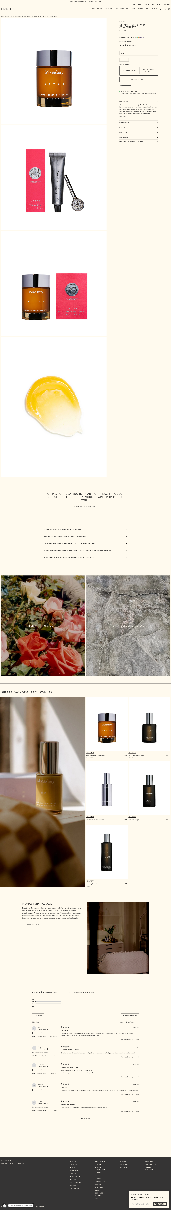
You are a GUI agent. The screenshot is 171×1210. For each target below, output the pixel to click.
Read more (122, 116)
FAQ (96, 1176)
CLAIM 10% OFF (160, 1204)
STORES (72, 1167)
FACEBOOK (123, 1167)
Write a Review (132, 1015)
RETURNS (98, 1185)
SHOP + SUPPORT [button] (100, 1161)
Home (3, 16)
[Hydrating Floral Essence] (107, 852)
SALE (96, 1198)
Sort (122, 1022)
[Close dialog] (167, 1193)
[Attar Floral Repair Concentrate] (107, 724)
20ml (122, 53)
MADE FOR (122, 127)
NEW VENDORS (74, 1189)
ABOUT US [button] (73, 1161)
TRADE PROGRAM (75, 1183)
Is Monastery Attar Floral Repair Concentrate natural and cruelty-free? (69, 557)
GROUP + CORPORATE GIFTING (99, 1193)
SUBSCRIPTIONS (100, 1182)
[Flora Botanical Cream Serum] (107, 788)
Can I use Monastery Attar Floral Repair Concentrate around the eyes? (69, 543)
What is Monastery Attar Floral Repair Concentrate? (62, 530)
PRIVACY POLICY (150, 1164)
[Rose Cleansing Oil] (149, 788)
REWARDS (98, 1173)
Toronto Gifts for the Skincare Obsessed (20, 16)
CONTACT (98, 1164)
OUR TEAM (73, 1174)
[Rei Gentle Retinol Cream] (149, 724)
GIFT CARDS (99, 1188)
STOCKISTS (73, 1186)
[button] (99, 9)
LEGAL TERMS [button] (149, 1161)
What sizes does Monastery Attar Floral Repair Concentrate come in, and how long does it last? (78, 550)
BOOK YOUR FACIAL (33, 925)
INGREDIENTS (123, 137)
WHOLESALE (74, 1180)
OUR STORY (73, 1164)
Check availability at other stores (146, 93)
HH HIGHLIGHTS (124, 123)
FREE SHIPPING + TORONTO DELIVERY (131, 142)
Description (123, 101)
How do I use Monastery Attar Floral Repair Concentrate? (65, 537)
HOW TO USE (123, 132)
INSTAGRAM (124, 1164)
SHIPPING (98, 1179)
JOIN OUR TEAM (75, 1177)
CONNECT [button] (123, 1161)
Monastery (123, 21)
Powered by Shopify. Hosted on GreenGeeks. (29, 1206)
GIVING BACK (74, 1170)
